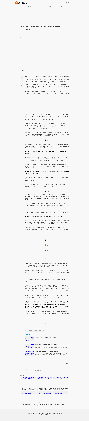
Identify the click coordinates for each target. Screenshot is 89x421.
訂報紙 (54, 413)
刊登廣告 (28, 413)
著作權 (43, 413)
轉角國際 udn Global (19, 23)
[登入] (71, 2)
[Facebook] (21, 77)
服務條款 (40, 413)
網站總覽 (60, 413)
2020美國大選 (30, 330)
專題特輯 (50, 6)
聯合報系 (50, 413)
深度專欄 (30, 6)
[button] (66, 2)
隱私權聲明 (46, 413)
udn (15, 23)
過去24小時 (19, 6)
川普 (43, 330)
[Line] (21, 80)
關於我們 (70, 6)
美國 (40, 330)
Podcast (40, 6)
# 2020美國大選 (28, 334)
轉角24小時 (28, 29)
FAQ (31, 413)
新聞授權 (36, 413)
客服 (33, 413)
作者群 (60, 6)
